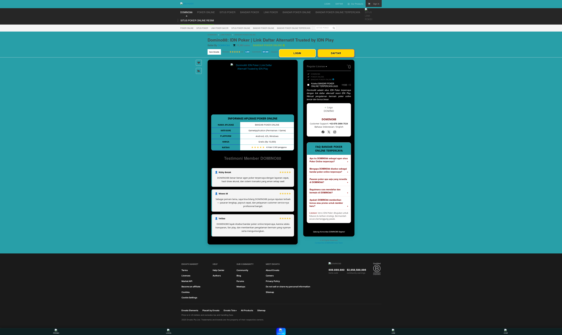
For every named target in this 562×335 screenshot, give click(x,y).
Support (274, 51)
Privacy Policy (273, 281)
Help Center (218, 270)
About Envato (272, 270)
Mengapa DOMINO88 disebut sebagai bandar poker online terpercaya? (328, 170)
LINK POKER (225, 34)
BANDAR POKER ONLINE (263, 28)
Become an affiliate (190, 286)
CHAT (506, 333)
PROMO (56, 333)
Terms (184, 270)
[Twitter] (329, 132)
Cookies (185, 292)
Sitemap (270, 292)
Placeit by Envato (211, 310)
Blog (239, 275)
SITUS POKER (202, 28)
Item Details (214, 52)
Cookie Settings (189, 297)
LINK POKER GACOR (219, 28)
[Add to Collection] (199, 71)
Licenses (185, 275)
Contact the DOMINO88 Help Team (329, 242)
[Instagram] (335, 132)
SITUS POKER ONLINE (240, 28)
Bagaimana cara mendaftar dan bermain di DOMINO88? (325, 191)
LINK (393, 333)
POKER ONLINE (186, 28)
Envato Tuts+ (230, 310)
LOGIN (168, 333)
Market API (186, 281)
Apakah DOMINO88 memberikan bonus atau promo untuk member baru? (326, 202)
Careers (270, 275)
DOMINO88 (212, 34)
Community (242, 270)
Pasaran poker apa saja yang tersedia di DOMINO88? (328, 181)
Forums (240, 281)
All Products (247, 310)
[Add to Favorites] (199, 63)
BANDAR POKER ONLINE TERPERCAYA (293, 28)
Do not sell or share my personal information (288, 286)
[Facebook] (323, 132)
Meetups (241, 286)
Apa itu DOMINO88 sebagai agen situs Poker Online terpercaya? (329, 160)
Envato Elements (189, 310)
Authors (217, 275)
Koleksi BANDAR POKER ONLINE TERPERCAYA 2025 (331, 84)
